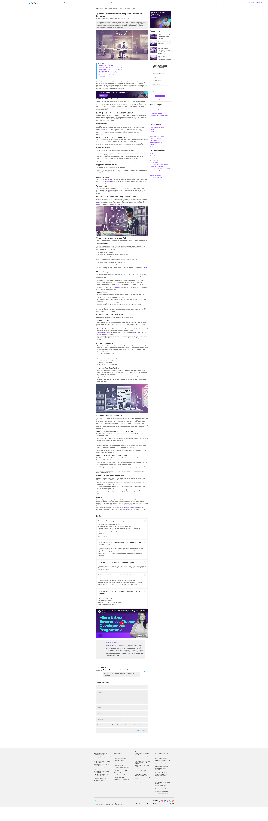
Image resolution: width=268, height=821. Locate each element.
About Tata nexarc (103, 804)
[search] (112, 3)
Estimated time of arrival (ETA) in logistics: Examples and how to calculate (141, 771)
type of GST (109, 276)
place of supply (118, 287)
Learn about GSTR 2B (155, 173)
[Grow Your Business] (122, 94)
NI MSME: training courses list (160, 762)
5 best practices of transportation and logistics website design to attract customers (142, 762)
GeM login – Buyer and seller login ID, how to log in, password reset (102, 759)
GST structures (153, 158)
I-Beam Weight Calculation (156, 113)
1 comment (127, 18)
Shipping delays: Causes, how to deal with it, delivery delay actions (142, 759)
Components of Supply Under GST (108, 71)
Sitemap (120, 804)
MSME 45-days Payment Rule (157, 136)
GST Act (110, 191)
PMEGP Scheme (154, 144)
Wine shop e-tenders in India (100, 778)
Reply (144, 671)
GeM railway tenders (99, 776)
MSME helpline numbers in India (161, 772)
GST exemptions (154, 162)
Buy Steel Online (118, 753)
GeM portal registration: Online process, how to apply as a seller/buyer (103, 757)
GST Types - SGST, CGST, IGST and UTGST (160, 168)
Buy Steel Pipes (118, 756)
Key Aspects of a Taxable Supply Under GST (110, 67)
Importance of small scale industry (161, 756)
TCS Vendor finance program (160, 785)
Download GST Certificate (156, 166)
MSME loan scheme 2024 (156, 134)
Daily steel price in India (119, 777)
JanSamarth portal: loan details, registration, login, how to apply (161, 775)
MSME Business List (155, 129)
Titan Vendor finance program (160, 787)
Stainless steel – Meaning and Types (122, 779)
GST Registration (154, 155)
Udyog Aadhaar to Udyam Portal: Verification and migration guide (161, 778)
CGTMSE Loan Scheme (155, 138)
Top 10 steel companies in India (121, 770)
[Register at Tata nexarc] (161, 19)
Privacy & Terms (113, 804)
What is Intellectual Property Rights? (162, 766)
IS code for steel (118, 772)
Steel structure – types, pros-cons (121, 763)
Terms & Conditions (165, 99)
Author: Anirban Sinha (111, 642)
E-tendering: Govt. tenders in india (101, 780)
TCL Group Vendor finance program (161, 793)
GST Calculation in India (156, 177)
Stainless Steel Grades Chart (120, 781)
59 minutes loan (154, 146)
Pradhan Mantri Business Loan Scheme (162, 760)
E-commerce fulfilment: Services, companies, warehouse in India (141, 757)
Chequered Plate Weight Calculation (159, 115)
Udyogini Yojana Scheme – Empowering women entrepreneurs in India (162, 780)
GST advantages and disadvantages (159, 164)
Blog (65, 2)
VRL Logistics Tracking (139, 782)
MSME (101, 8)
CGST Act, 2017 (102, 132)
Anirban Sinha (101, 18)
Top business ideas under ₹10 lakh (161, 753)
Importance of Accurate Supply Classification (111, 69)
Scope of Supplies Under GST (107, 74)
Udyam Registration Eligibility (157, 127)
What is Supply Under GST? (106, 65)
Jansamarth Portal (154, 140)
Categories (70, 2)
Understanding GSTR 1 (155, 170)
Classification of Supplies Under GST (108, 73)
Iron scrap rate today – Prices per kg (122, 767)
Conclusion (102, 76)
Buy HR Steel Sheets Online (120, 758)
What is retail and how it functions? (161, 755)
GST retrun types (154, 160)
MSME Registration (154, 131)
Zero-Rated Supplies (103, 332)
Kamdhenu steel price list (120, 762)
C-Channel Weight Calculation (157, 111)
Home (97, 8)
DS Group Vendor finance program (161, 791)
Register (96, 804)
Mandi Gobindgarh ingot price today (122, 775)
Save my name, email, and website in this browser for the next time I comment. (119, 725)
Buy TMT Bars (118, 755)
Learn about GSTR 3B (155, 175)
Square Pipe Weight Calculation (158, 109)
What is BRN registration (156, 142)
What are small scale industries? (161, 758)
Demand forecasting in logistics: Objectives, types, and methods (141, 775)
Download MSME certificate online (161, 770)
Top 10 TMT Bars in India (120, 768)
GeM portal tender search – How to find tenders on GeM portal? (102, 775)
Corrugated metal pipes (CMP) (121, 774)
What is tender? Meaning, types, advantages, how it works (101, 754)
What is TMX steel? (119, 765)
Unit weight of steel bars (120, 760)
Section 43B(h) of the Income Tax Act (102, 769)
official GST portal (128, 507)
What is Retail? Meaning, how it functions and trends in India (101, 768)
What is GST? (153, 153)
